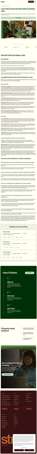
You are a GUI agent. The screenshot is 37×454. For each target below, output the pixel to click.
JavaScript (8, 68)
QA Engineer (15, 401)
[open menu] (35, 2)
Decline (29, 450)
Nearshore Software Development (5, 399)
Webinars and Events (28, 401)
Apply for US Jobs (7, 374)
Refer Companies (3, 416)
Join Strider (29, 272)
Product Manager (16, 399)
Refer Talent (2, 418)
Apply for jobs (31, 1)
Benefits (27, 399)
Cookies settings (24, 447)
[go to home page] (3, 1)
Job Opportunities (28, 397)
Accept (19, 450)
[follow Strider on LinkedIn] (15, 426)
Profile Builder (3, 427)
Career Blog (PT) (16, 420)
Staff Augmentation (3, 401)
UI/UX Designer (15, 397)
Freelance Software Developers (5, 397)
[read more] (18, 234)
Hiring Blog (15, 418)
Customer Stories (3, 420)
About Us (15, 416)
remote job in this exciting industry (18, 65)
